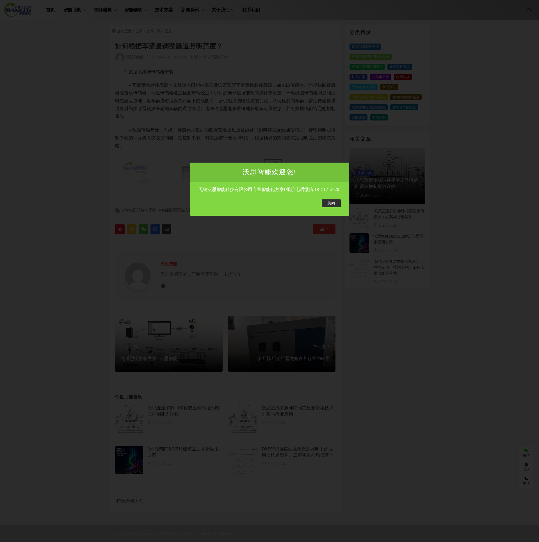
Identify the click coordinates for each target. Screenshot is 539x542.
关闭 (331, 203)
